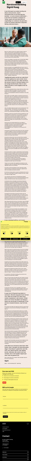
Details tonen (26, 236)
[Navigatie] (27, 423)
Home (6, 363)
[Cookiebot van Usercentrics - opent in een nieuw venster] (24, 221)
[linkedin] (4, 423)
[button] (19, 2)
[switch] (12, 233)
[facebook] (3, 423)
